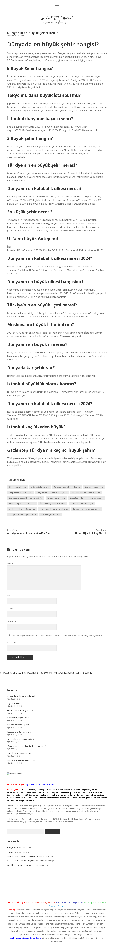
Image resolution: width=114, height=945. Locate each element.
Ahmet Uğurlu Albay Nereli (90, 533)
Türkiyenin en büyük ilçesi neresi (86, 509)
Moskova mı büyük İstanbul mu (22, 509)
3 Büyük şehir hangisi (17, 487)
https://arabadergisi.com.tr (68, 672)
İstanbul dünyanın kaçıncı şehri (53, 503)
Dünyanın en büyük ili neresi (20, 492)
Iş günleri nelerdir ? (15, 703)
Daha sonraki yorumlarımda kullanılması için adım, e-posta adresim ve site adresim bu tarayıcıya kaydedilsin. (56, 635)
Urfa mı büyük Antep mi (50, 514)
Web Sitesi (11, 622)
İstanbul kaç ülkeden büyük (81, 503)
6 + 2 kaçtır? (12, 642)
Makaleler (20, 479)
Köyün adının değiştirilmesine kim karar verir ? (26, 746)
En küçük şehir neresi (56, 498)
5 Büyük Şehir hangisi (40, 487)
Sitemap (87, 672)
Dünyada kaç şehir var (94, 487)
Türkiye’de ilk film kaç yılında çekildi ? (22, 696)
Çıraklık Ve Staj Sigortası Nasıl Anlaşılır (23, 865)
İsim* (9, 595)
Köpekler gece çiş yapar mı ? (19, 753)
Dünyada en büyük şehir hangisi (67, 487)
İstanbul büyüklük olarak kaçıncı (22, 503)
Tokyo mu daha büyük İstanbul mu (53, 509)
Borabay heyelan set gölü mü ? (20, 710)
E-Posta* (10, 609)
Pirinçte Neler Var (14, 847)
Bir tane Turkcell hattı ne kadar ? (20, 739)
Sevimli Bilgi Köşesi (57, 18)
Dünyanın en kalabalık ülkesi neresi (86, 492)
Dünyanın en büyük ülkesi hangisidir (52, 492)
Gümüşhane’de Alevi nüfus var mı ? (21, 760)
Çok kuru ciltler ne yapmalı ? (18, 725)
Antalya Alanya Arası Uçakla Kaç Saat (29, 533)
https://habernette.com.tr (38, 672)
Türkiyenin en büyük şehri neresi (22, 514)
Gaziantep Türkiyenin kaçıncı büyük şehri (86, 498)
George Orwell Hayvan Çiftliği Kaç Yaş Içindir (25, 856)
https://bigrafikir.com (11, 672)
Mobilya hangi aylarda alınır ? (19, 717)
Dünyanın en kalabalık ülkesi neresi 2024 (26, 498)
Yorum (10, 563)
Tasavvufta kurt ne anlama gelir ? (20, 732)
